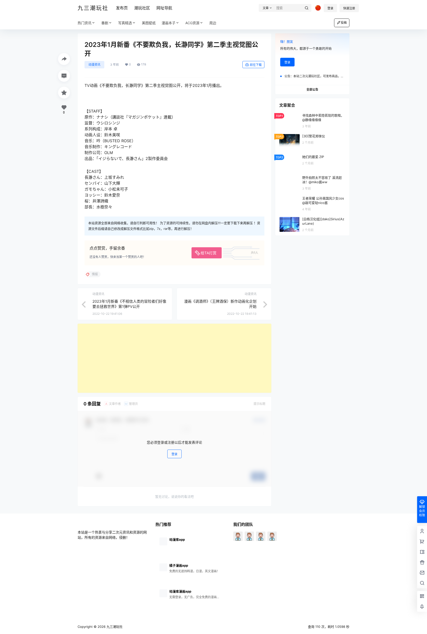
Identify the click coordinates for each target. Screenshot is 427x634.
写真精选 (125, 23)
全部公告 (312, 89)
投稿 (344, 22)
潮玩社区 (142, 7)
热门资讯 (84, 23)
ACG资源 (192, 23)
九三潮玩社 (114, 627)
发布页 (122, 7)
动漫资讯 (94, 64)
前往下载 (256, 65)
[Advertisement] (174, 358)
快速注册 (349, 8)
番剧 (104, 23)
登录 (330, 8)
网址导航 (164, 7)
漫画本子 (168, 23)
